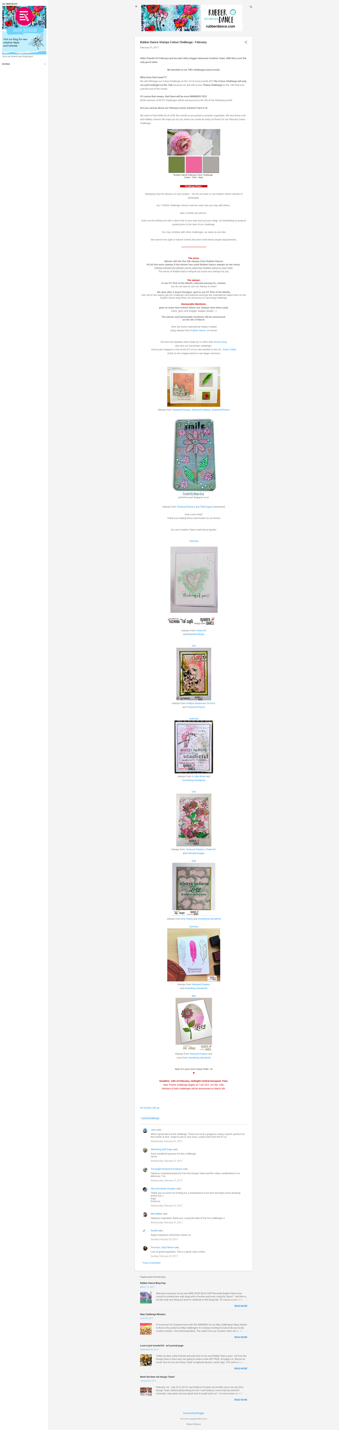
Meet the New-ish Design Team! (157, 1376)
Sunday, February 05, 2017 (164, 1239)
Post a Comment (151, 1262)
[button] (245, 42)
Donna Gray (220, 342)
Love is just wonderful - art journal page (161, 1345)
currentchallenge (150, 1118)
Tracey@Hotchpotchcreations (166, 1169)
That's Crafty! (229, 349)
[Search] (251, 7)
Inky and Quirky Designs (163, 1188)
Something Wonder (209, 919)
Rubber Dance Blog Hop (153, 1283)
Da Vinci (211, 703)
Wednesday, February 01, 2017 (166, 1141)
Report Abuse (194, 1424)
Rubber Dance (198, 330)
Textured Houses (181, 409)
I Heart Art (201, 630)
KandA (154, 1230)
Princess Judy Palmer (162, 1247)
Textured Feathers (201, 409)
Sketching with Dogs (161, 1149)
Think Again (206, 506)
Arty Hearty (187, 918)
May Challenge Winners (153, 1314)
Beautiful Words (196, 634)
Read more (240, 1306)
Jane (153, 1129)
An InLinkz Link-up (149, 1107)
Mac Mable (156, 1213)
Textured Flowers (220, 409)
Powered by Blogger (193, 1413)
